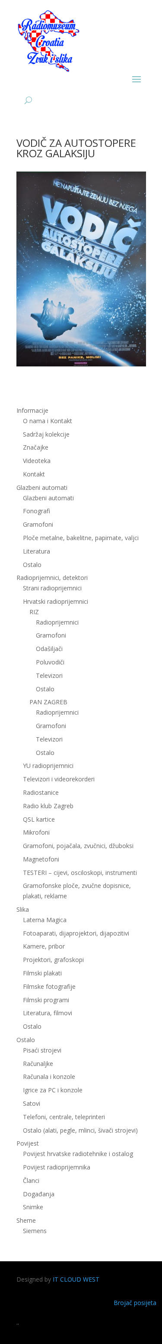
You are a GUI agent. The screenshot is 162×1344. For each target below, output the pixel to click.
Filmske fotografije (49, 986)
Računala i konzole (49, 1076)
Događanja (38, 1194)
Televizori (49, 675)
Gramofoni (38, 524)
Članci (31, 1180)
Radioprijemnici (57, 622)
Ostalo (45, 689)
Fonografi (36, 511)
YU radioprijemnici (48, 765)
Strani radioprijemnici (52, 588)
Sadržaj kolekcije (46, 434)
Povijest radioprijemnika (56, 1167)
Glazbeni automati (48, 498)
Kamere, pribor (44, 946)
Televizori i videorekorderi (59, 779)
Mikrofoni (36, 832)
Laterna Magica (45, 920)
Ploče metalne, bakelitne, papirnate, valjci (81, 538)
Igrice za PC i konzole (53, 1090)
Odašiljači (49, 648)
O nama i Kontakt (47, 421)
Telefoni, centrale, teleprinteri (64, 1117)
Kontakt (34, 474)
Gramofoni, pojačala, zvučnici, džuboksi (78, 846)
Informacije (32, 410)
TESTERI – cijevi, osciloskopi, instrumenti (80, 872)
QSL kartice (39, 819)
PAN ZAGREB (48, 702)
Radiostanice (41, 792)
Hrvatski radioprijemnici (55, 601)
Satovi (31, 1103)
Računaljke (38, 1063)
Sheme (26, 1220)
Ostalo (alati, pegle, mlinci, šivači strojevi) (80, 1130)
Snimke (33, 1207)
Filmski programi (46, 1000)
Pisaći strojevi (42, 1050)
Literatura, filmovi (47, 1013)
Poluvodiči (50, 662)
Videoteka (37, 461)
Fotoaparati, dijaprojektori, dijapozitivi (76, 933)
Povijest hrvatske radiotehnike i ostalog (78, 1154)
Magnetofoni (41, 859)
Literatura (36, 551)
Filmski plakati (42, 973)
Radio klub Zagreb (48, 806)
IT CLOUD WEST (76, 1279)
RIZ (34, 612)
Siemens (35, 1231)
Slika (22, 909)
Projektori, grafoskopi (53, 959)
